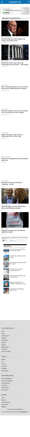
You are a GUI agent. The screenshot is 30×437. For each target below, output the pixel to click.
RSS (2, 361)
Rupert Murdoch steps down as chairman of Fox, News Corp (12, 135)
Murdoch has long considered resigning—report (11, 183)
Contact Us (4, 366)
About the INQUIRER (7, 381)
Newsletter (4, 368)
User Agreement (6, 383)
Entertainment (5, 335)
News (3, 331)
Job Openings (5, 370)
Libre (3, 397)
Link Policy (4, 385)
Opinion (4, 344)
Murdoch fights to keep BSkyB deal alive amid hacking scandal (13, 207)
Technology (4, 340)
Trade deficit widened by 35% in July (17, 256)
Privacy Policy (5, 387)
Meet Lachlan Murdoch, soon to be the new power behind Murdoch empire (14, 87)
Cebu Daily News (6, 402)
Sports (3, 333)
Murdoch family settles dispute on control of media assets (13, 40)
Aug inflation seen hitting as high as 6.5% (17, 289)
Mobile (3, 359)
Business (4, 342)
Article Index (5, 390)
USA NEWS (4, 349)
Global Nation (5, 347)
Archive (4, 364)
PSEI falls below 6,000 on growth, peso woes (16, 269)
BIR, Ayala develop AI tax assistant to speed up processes (18, 282)
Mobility (4, 406)
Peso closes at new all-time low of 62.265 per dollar (17, 250)
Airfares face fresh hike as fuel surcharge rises (18, 276)
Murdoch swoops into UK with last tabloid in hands (13, 231)
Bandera (4, 400)
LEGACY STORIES (6, 351)
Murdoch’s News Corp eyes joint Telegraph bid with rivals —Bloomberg (14, 63)
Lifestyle (4, 338)
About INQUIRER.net (7, 378)
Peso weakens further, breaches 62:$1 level (18, 263)
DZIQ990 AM (5, 404)
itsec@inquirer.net (23, 411)
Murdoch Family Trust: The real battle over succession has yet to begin (14, 111)
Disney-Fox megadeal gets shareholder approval (14, 159)
